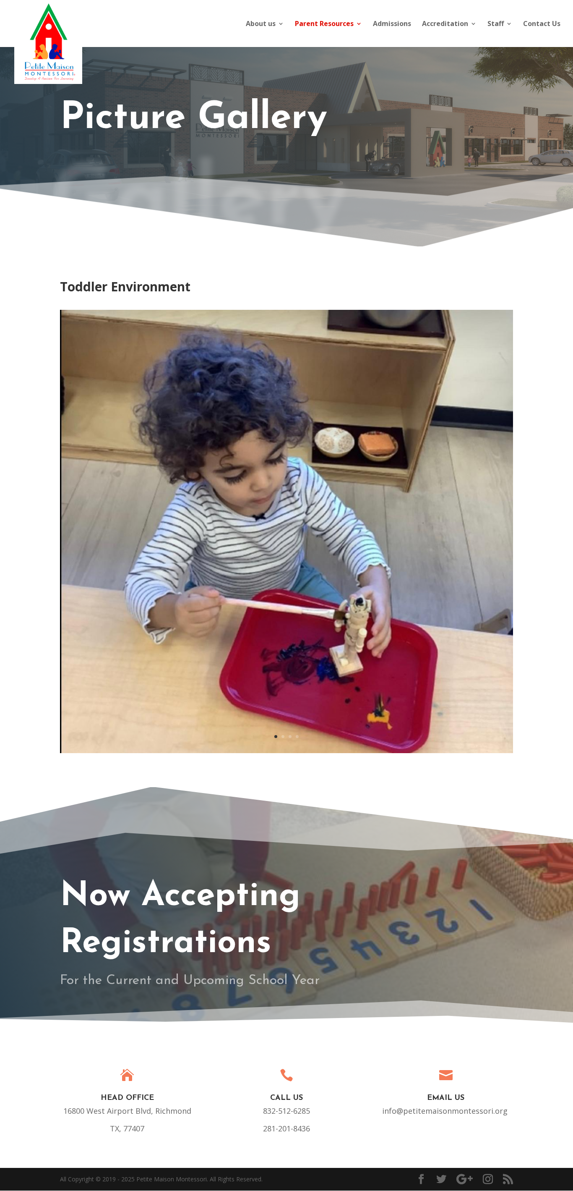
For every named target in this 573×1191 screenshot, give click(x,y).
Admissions (392, 24)
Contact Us (541, 24)
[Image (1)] (286, 751)
